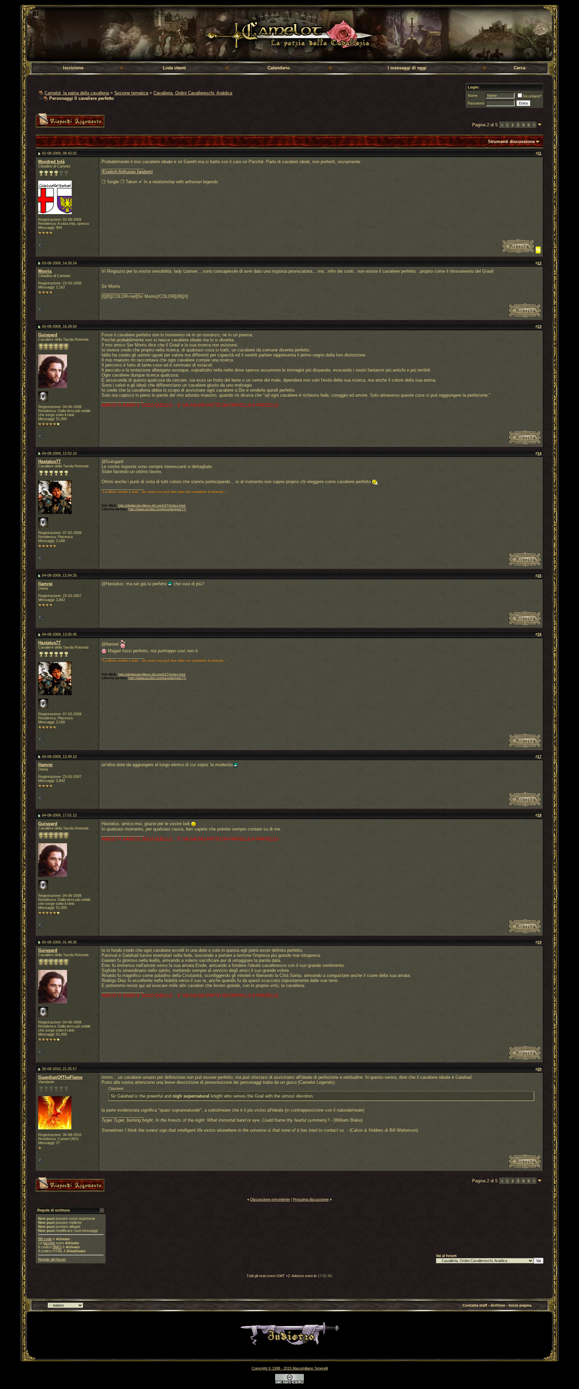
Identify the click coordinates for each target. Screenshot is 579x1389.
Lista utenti (174, 67)
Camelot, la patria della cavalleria (77, 92)
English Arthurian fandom (127, 171)
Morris (45, 271)
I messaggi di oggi (407, 67)
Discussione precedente (270, 1199)
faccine (49, 1243)
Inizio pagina (520, 1305)
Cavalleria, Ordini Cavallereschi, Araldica (192, 92)
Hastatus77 (49, 461)
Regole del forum (52, 1259)
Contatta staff (475, 1305)
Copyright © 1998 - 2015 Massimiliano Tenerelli (290, 1368)
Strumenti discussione (511, 141)
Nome (472, 95)
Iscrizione (73, 67)
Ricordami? (532, 96)
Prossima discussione (311, 1199)
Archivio (498, 1305)
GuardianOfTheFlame (60, 1077)
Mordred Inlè (51, 161)
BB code (45, 1239)
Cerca (519, 67)
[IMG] (57, 1247)
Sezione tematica (131, 92)
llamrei (45, 583)
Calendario (278, 67)
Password (476, 103)
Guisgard (47, 334)
